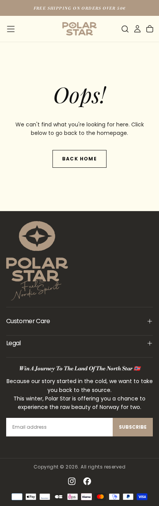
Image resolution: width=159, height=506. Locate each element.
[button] (10, 29)
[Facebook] (87, 481)
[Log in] (137, 29)
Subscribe (133, 427)
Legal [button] (13, 343)
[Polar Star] (37, 261)
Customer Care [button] (28, 321)
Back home (79, 158)
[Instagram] (71, 481)
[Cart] (149, 29)
